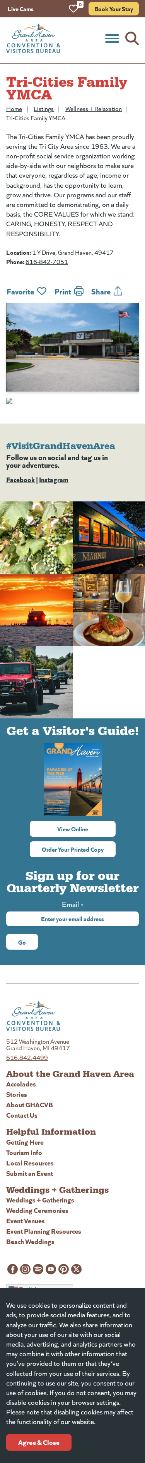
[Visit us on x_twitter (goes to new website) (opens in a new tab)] (76, 1269)
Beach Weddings (30, 1241)
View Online (86, 828)
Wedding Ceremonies (37, 1210)
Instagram (53, 479)
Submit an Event (29, 1173)
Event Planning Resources (43, 1231)
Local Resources (30, 1162)
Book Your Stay (113, 8)
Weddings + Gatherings (40, 1199)
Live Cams (21, 8)
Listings (44, 108)
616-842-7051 (47, 261)
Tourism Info (24, 1152)
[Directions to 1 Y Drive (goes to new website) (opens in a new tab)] (72, 401)
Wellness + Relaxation (93, 108)
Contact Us (22, 1115)
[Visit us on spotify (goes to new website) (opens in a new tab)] (38, 1269)
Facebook (20, 479)
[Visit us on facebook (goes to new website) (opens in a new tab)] (12, 1269)
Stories (16, 1094)
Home (14, 108)
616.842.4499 (27, 1057)
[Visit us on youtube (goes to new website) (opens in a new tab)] (51, 1269)
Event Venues (25, 1220)
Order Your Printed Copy (73, 849)
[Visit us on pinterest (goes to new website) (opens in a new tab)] (63, 1269)
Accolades (21, 1083)
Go (22, 942)
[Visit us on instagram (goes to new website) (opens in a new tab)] (25, 1269)
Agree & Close (39, 1442)
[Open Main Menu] (112, 38)
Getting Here (25, 1142)
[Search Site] (132, 38)
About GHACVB (29, 1104)
